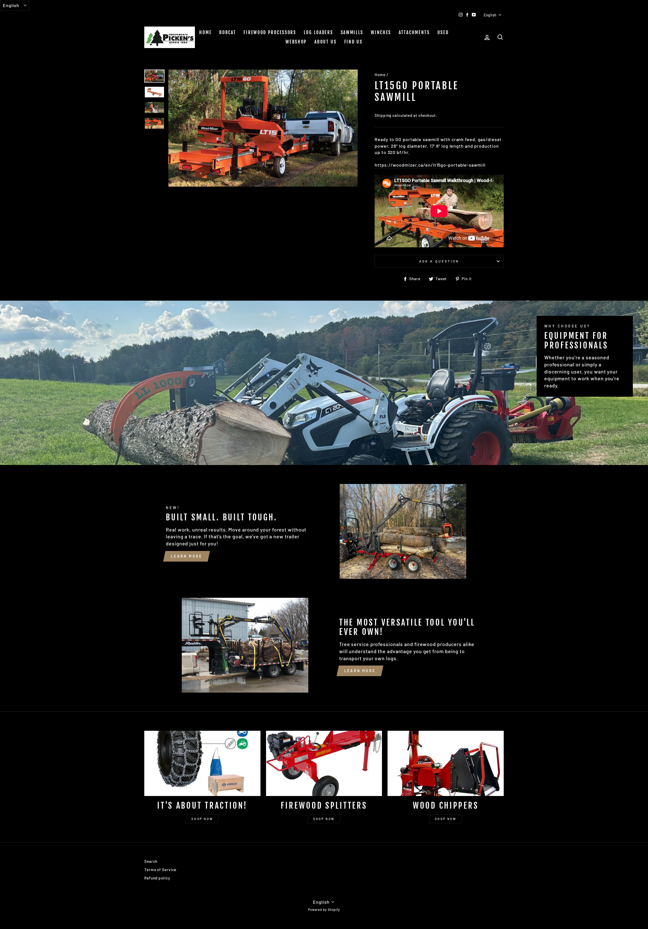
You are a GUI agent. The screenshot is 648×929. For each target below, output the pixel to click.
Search (150, 861)
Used (443, 32)
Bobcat (227, 32)
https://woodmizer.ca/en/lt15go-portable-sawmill (430, 165)
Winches (381, 32)
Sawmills (352, 32)
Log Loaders (318, 32)
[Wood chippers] (446, 763)
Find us (353, 42)
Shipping (383, 115)
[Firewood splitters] (324, 763)
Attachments (414, 32)
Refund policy (157, 878)
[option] (263, 128)
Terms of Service (160, 869)
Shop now (202, 819)
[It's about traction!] (202, 763)
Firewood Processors (270, 32)
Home (205, 32)
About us (325, 42)
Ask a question (439, 261)
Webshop (296, 42)
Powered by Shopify (324, 910)
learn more (186, 556)
